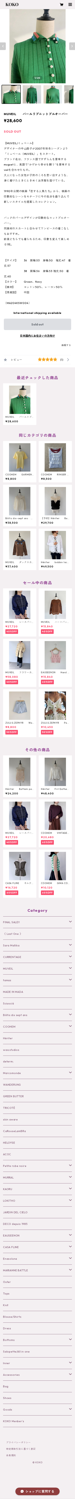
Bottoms (9, 1340)
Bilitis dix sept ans (15, 1015)
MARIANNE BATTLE (15, 1270)
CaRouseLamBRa (14, 1131)
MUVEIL (8, 968)
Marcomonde (12, 1073)
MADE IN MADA (13, 992)
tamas (7, 980)
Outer (7, 1282)
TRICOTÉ (9, 1108)
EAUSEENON (11, 1235)
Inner (6, 1363)
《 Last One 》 (12, 934)
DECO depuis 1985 (15, 1224)
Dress (7, 1328)
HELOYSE (9, 1142)
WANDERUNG (12, 1084)
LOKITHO (9, 1200)
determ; (8, 1061)
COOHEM (9, 1026)
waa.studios (11, 1050)
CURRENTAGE (12, 957)
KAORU (7, 1189)
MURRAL (8, 1177)
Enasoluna (10, 1258)
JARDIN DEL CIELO (15, 1212)
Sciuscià (8, 1003)
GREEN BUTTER (13, 1096)
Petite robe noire (15, 1166)
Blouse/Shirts (12, 1316)
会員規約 (11, 1455)
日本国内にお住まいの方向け (37, 335)
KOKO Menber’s (13, 1421)
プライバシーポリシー (18, 1442)
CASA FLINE (11, 1247)
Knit (5, 1305)
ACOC (7, 1154)
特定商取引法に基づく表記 (21, 1448)
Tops (6, 1293)
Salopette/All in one (16, 1351)
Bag (5, 1386)
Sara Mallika (11, 945)
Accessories (11, 1374)
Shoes (7, 1398)
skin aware (10, 1119)
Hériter (8, 1038)
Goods (7, 1409)
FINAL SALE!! (11, 922)
